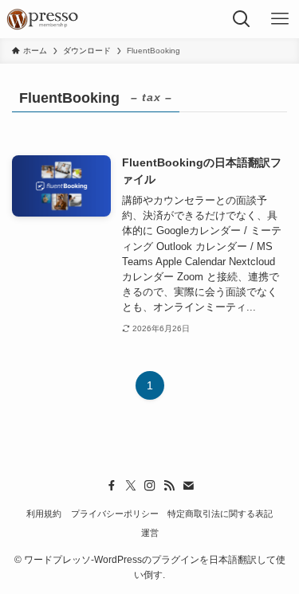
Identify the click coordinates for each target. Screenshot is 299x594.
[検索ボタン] (241, 19)
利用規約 (43, 513)
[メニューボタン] (280, 19)
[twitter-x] (131, 486)
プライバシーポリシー (115, 513)
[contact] (188, 486)
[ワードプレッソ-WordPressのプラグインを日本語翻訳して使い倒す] (45, 19)
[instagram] (150, 486)
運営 (150, 532)
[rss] (169, 486)
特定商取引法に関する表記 (220, 513)
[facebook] (111, 486)
